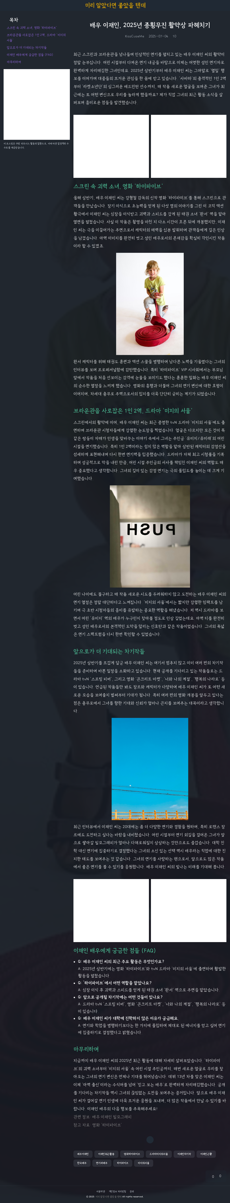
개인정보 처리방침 (117, 1191)
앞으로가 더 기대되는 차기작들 (27, 47)
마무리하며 (14, 62)
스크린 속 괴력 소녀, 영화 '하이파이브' (32, 27)
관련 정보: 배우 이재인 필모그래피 (102, 1117)
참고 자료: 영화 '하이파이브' (97, 1125)
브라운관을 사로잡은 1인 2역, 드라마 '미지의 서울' (36, 37)
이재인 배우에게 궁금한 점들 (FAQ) (30, 55)
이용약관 (100, 1191)
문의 (132, 1191)
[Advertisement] (111, 146)
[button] (83, 1154)
